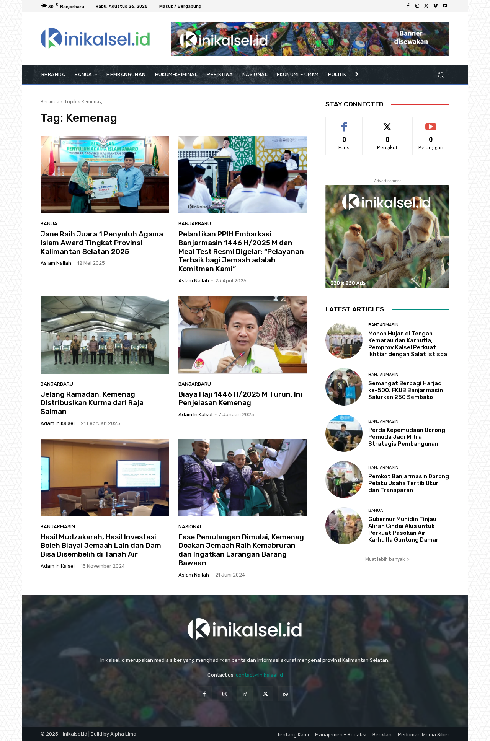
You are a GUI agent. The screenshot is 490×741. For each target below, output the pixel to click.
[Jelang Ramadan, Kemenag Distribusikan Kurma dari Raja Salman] (105, 335)
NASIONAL (190, 526)
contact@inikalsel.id (259, 675)
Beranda (50, 101)
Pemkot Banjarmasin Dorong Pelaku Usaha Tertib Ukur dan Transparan (408, 483)
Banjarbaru (194, 223)
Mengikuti (387, 122)
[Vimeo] (435, 6)
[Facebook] (408, 6)
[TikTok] (244, 693)
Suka (344, 122)
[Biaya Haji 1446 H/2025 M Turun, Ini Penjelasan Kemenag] (242, 335)
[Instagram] (417, 6)
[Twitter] (426, 6)
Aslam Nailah (56, 263)
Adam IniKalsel (58, 423)
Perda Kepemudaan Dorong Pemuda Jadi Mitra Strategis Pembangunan (406, 437)
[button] (440, 75)
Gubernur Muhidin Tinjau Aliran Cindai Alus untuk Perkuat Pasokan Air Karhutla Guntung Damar (403, 529)
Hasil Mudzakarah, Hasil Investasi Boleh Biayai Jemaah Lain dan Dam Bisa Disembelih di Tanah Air (101, 546)
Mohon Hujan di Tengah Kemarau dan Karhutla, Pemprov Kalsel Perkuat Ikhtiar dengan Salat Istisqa (407, 344)
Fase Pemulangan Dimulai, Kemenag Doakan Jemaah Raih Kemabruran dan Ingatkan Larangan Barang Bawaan (241, 550)
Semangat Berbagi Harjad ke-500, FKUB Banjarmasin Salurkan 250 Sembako (405, 390)
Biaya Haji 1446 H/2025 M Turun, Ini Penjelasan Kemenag (240, 398)
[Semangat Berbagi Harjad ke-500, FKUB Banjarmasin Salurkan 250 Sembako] (344, 386)
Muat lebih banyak (385, 559)
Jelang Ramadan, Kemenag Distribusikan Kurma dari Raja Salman (92, 403)
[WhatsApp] (285, 693)
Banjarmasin (58, 526)
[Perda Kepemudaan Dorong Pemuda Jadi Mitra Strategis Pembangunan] (344, 433)
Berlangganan (431, 122)
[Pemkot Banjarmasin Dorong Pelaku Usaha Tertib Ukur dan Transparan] (344, 479)
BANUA (49, 223)
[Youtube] (444, 6)
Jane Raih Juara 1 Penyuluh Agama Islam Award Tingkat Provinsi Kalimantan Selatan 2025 (102, 243)
